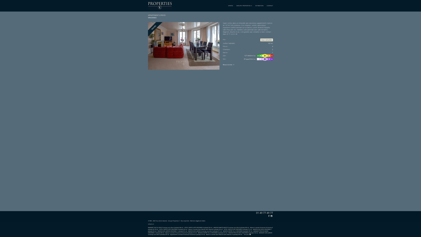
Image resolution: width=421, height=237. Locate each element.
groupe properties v (244, 5)
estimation (259, 5)
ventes (230, 5)
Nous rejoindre (185, 221)
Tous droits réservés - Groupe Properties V (168, 221)
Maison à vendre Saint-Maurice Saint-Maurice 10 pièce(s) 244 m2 (224, 234)
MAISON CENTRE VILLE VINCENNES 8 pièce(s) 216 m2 (212, 233)
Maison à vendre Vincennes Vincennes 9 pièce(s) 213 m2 (181, 233)
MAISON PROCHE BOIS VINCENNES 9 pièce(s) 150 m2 (243, 233)
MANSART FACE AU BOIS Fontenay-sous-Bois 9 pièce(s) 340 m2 (165, 227)
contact (270, 5)
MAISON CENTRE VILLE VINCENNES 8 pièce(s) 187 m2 (237, 231)
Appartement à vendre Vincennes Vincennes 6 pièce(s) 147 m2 (187, 234)
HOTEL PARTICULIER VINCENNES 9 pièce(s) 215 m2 (238, 229)
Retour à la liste (227, 65)
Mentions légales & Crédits (197, 221)
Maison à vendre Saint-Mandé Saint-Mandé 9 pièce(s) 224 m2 (205, 229)
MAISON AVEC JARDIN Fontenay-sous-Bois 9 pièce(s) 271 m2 (205, 231)
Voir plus (247, 234)
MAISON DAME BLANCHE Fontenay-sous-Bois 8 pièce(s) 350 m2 (231, 227)
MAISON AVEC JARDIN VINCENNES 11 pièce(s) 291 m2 (172, 231)
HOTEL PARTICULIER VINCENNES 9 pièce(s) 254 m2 (198, 227)
